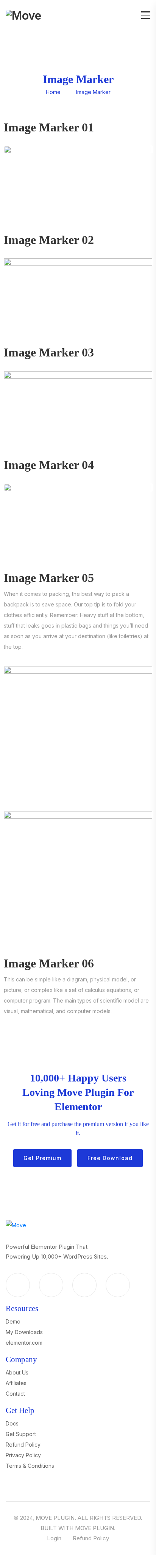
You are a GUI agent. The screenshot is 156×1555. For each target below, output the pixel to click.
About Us (17, 1372)
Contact (15, 1393)
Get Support (21, 1434)
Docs (12, 1423)
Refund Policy (23, 1444)
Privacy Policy (23, 1455)
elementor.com (24, 1342)
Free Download (110, 1158)
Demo (13, 1321)
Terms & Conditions (30, 1465)
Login (54, 1538)
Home (53, 92)
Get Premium (42, 1158)
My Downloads (24, 1332)
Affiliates (16, 1383)
